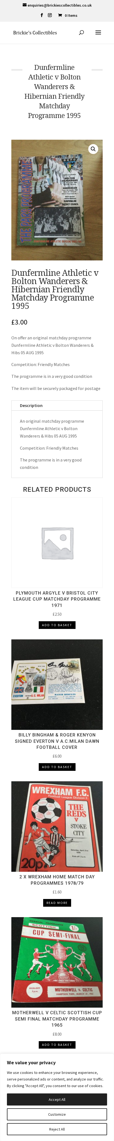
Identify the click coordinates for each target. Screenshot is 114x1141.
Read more (57, 903)
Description (31, 405)
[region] (57, 1097)
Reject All (57, 1129)
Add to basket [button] (57, 625)
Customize (57, 1114)
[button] (93, 149)
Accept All (57, 1099)
